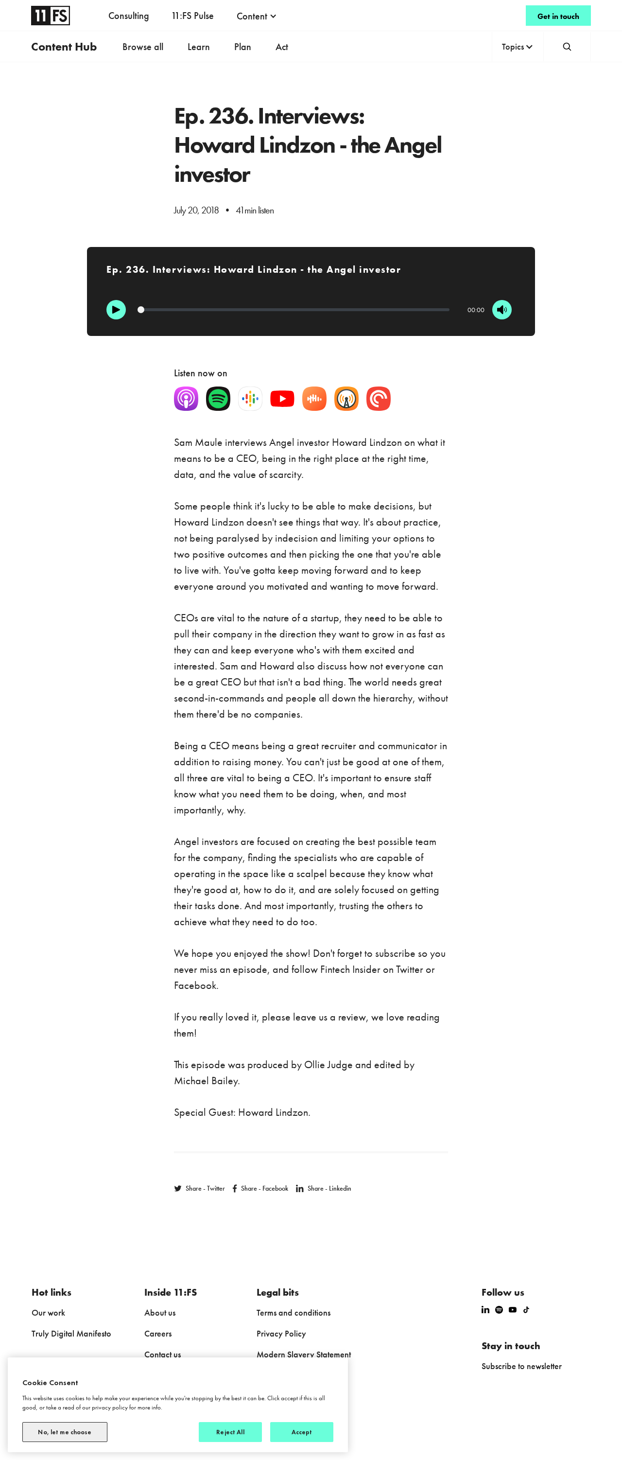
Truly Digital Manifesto (71, 1333)
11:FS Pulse (192, 15)
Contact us (162, 1354)
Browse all (142, 46)
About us (159, 1312)
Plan (242, 46)
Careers (158, 1333)
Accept (302, 1432)
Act (282, 46)
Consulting (128, 15)
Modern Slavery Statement (304, 1354)
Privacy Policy (281, 1333)
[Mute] (502, 309)
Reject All (230, 1432)
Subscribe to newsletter (522, 1366)
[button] (257, 16)
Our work (48, 1312)
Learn (199, 46)
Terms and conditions (293, 1312)
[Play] (116, 309)
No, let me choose (64, 1432)
